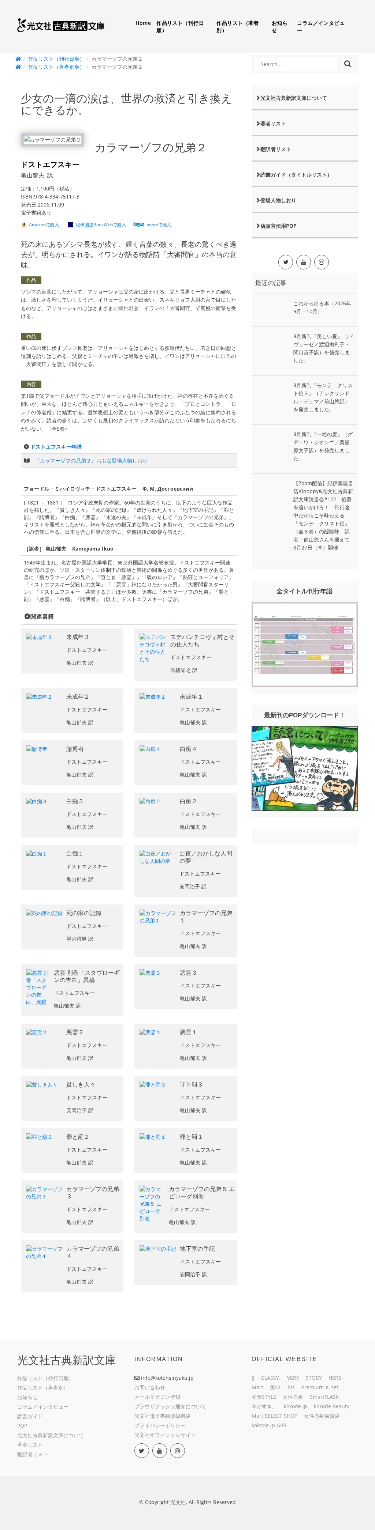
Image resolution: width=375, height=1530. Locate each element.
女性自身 (293, 1396)
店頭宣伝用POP (278, 225)
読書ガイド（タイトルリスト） (296, 174)
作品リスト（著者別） (237, 26)
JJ (253, 1377)
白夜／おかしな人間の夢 (205, 857)
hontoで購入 (158, 224)
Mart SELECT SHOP (274, 1415)
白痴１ (75, 853)
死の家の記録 (83, 913)
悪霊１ (188, 1032)
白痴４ (188, 749)
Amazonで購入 (44, 224)
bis (291, 1387)
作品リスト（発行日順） (45, 1378)
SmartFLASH (324, 1396)
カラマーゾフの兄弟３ (92, 1193)
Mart (257, 1387)
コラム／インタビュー (321, 26)
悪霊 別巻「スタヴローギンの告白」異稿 (87, 976)
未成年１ (191, 697)
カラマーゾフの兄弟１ (206, 916)
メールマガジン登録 (157, 1396)
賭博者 (75, 749)
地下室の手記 (197, 1249)
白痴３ (75, 801)
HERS (334, 1377)
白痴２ (188, 801)
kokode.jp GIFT (269, 1425)
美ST (275, 1387)
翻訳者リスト (275, 149)
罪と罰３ (191, 1084)
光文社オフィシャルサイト (165, 1434)
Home (143, 22)
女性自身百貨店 (322, 1415)
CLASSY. (271, 1377)
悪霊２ (75, 1032)
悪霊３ (188, 973)
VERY (293, 1377)
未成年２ (78, 697)
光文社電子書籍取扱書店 (162, 1415)
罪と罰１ (191, 1137)
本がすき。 (264, 1406)
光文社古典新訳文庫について (293, 97)
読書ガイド (30, 1416)
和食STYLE (264, 1396)
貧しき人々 (81, 1084)
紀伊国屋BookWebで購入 (101, 224)
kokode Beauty (331, 1406)
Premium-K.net (319, 1387)
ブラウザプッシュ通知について (170, 1406)
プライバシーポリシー (160, 1425)
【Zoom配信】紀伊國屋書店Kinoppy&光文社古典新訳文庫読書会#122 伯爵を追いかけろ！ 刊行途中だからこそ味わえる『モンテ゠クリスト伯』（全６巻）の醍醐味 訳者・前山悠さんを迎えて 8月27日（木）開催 (324, 515)
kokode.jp (295, 1406)
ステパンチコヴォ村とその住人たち (202, 640)
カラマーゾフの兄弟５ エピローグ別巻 (202, 1193)
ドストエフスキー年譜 (56, 446)
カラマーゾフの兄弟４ (92, 1252)
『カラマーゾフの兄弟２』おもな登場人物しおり (91, 460)
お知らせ (279, 26)
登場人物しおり (278, 200)
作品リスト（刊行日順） (180, 26)
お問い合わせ (149, 1387)
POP (22, 1425)
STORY (314, 1377)
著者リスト (273, 123)
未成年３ (78, 637)
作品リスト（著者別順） (56, 66)
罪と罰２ (78, 1137)
